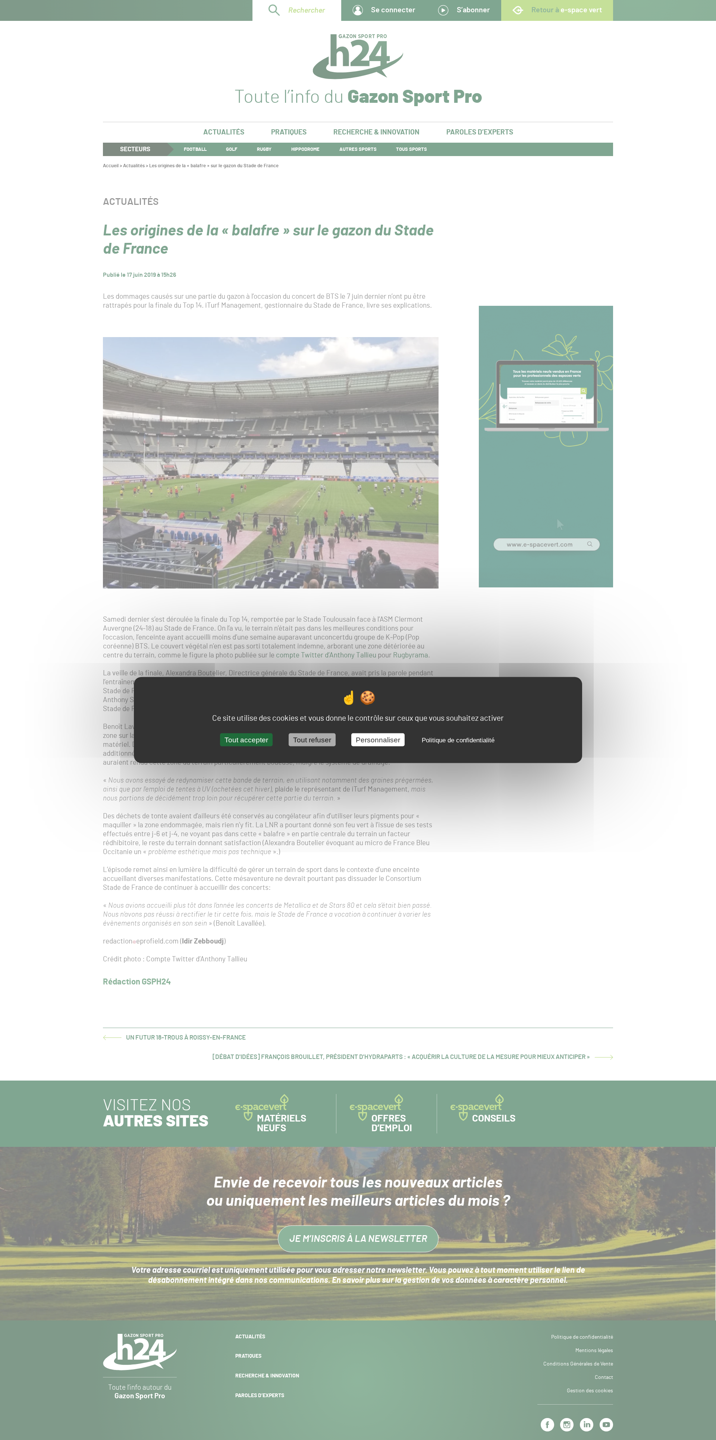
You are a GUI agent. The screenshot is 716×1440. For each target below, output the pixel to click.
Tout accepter (246, 740)
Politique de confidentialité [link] (458, 740)
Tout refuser (312, 740)
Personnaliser (378, 740)
